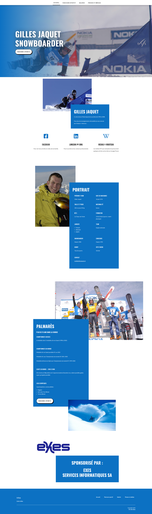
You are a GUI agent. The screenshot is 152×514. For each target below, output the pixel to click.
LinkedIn (73, 144)
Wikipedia (110, 144)
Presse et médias (94, 2)
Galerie (82, 2)
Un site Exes (132, 509)
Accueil (56, 2)
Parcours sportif (69, 2)
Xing (81, 144)
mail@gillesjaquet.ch (80, 261)
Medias (101, 144)
